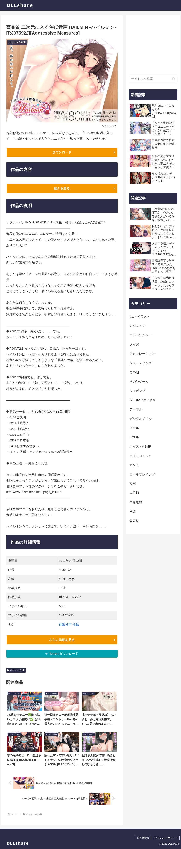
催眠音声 (65, 624)
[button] (174, 79)
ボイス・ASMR (17, 670)
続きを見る (62, 188)
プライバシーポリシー (165, 837)
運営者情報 (143, 837)
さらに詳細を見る (62, 640)
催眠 (75, 624)
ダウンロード (61, 152)
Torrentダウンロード (63, 653)
